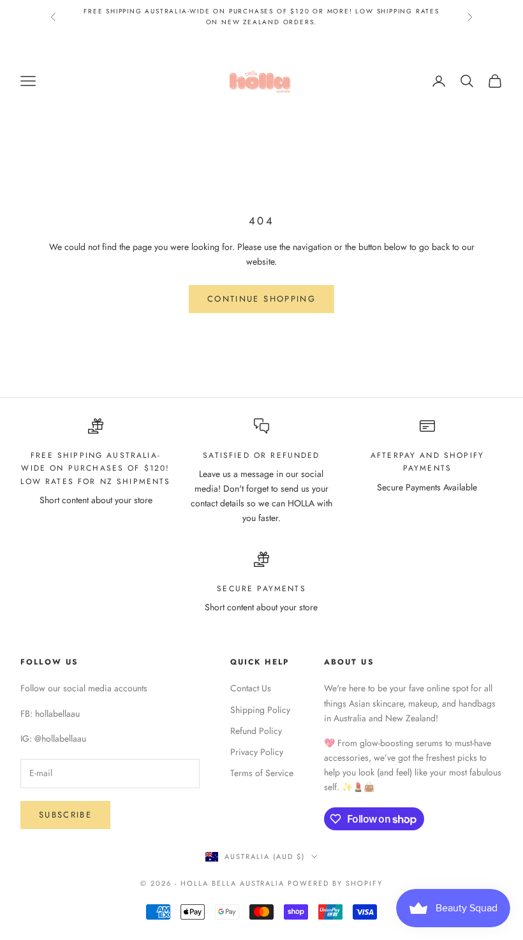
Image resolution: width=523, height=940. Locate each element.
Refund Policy (256, 730)
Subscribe (65, 815)
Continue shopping (261, 299)
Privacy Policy (256, 751)
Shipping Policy (260, 709)
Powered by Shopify (335, 883)
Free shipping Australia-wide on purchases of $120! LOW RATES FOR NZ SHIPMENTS (95, 468)
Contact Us (250, 688)
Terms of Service (261, 773)
